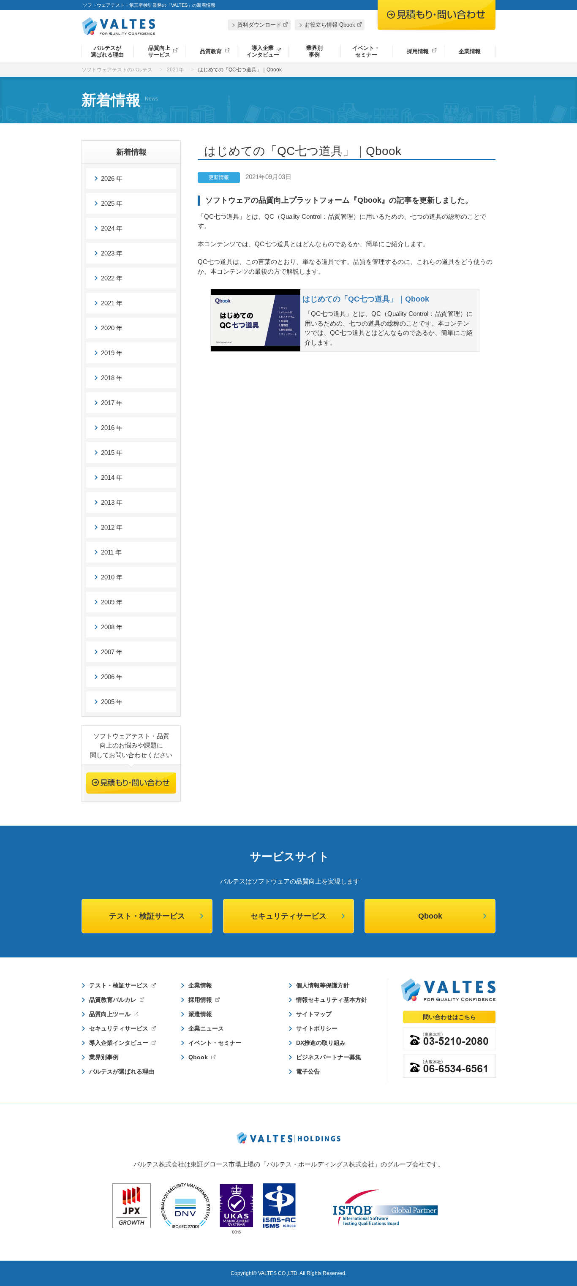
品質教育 (211, 51)
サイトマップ (314, 1014)
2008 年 (111, 627)
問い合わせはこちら (449, 1017)
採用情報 (418, 51)
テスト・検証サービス (147, 916)
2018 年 (111, 377)
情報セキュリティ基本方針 (331, 999)
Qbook (430, 916)
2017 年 (111, 402)
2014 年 (111, 477)
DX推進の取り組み (321, 1042)
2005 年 (111, 701)
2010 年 (111, 577)
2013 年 (111, 502)
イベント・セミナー (366, 51)
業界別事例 (314, 51)
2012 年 (111, 527)
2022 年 (111, 278)
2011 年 (111, 552)
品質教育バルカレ (112, 999)
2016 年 (111, 427)
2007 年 (111, 651)
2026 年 (111, 178)
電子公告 (308, 1071)
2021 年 (111, 303)
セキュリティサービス (288, 916)
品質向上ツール (110, 1014)
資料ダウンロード (259, 25)
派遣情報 (200, 1014)
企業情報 (470, 51)
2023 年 (111, 253)
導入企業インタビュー (262, 51)
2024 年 (111, 228)
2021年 (175, 70)
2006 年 (111, 676)
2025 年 (111, 203)
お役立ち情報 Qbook (330, 25)
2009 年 (111, 602)
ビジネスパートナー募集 (328, 1057)
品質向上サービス (159, 51)
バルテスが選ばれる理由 (107, 51)
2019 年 (111, 352)
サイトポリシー (316, 1028)
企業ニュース (206, 1028)
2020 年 (111, 328)
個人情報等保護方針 (322, 985)
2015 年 (111, 452)
